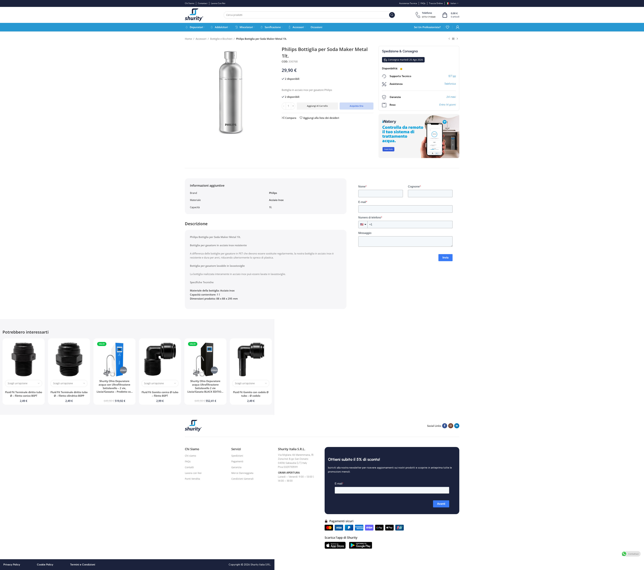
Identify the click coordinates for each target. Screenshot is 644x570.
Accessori (201, 38)
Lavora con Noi (193, 473)
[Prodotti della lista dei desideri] (447, 27)
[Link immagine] (193, 425)
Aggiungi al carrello (317, 105)
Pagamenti (237, 461)
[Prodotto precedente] (449, 39)
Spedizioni (237, 455)
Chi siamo (190, 455)
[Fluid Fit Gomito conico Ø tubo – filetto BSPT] (159, 359)
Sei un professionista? (427, 27)
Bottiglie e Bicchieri (221, 38)
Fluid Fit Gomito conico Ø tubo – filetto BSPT (160, 393)
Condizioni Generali (242, 478)
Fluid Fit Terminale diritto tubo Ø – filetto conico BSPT (23, 393)
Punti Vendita (192, 478)
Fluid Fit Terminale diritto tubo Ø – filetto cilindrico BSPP (69, 393)
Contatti (189, 467)
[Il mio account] (457, 27)
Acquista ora (356, 105)
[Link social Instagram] (450, 425)
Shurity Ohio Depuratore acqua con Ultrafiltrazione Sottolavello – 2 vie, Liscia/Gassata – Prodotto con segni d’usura (114, 388)
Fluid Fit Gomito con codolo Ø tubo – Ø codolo (251, 393)
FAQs (188, 461)
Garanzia (236, 467)
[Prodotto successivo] (457, 39)
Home (188, 38)
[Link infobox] (425, 15)
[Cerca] (392, 15)
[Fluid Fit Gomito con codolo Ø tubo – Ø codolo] (250, 359)
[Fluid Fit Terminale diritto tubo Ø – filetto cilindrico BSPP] (69, 359)
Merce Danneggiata (242, 473)
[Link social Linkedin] (456, 425)
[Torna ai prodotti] (453, 39)
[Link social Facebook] (444, 425)
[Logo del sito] (194, 14)
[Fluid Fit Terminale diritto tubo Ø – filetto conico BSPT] (23, 359)
